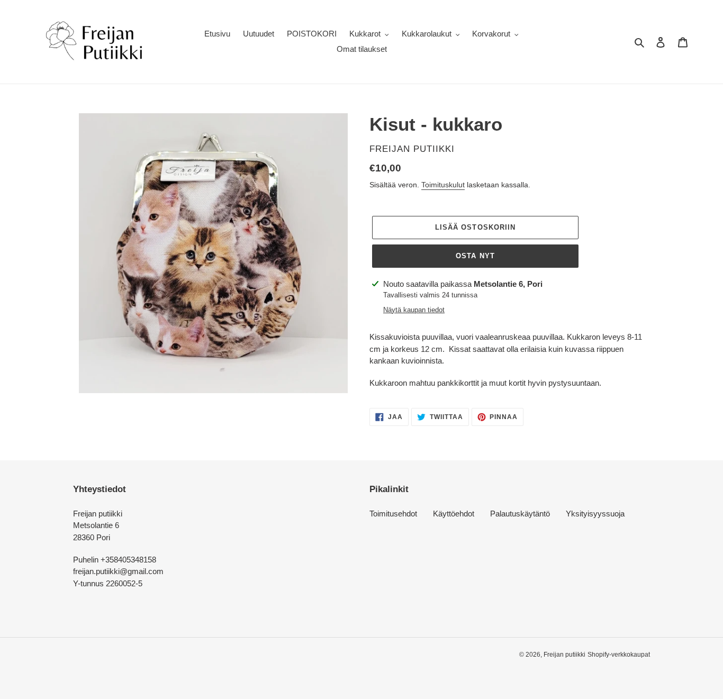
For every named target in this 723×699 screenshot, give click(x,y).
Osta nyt (475, 256)
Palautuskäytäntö (520, 513)
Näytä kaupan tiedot (414, 310)
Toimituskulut (443, 184)
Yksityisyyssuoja (595, 513)
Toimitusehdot (393, 513)
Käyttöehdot (453, 513)
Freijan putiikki (564, 654)
